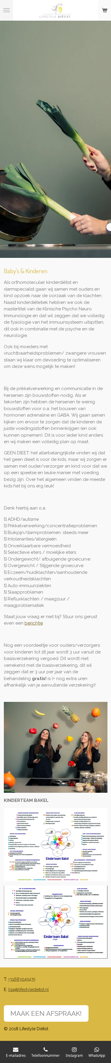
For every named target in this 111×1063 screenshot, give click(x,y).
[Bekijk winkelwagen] (104, 10)
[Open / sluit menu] (6, 10)
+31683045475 (21, 979)
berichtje (34, 623)
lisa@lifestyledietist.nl (28, 989)
